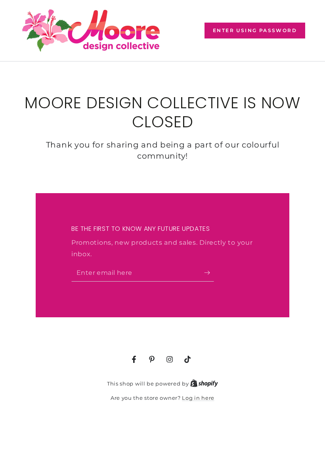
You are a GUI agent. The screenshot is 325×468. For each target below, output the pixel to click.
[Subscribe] (209, 272)
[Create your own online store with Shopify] (204, 383)
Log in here (198, 398)
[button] (255, 30)
